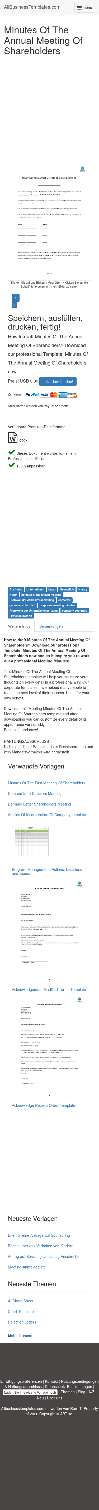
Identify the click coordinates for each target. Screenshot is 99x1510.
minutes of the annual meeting (41, 595)
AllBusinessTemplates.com (32, 6)
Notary (82, 589)
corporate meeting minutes (57, 605)
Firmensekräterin (21, 616)
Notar (13, 595)
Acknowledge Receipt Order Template (43, 1105)
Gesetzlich (67, 589)
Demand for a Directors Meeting (35, 793)
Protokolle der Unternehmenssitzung (34, 610)
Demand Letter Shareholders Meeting (39, 804)
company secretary (74, 610)
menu (88, 8)
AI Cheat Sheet (20, 1300)
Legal (51, 589)
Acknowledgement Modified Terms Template (49, 989)
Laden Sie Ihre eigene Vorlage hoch (30, 1392)
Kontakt (51, 1381)
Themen (68, 1391)
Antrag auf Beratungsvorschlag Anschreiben (45, 1256)
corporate (64, 600)
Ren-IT (76, 1408)
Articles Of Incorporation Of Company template (47, 814)
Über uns (54, 1397)
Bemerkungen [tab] (51, 626)
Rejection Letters (22, 1322)
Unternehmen (35, 589)
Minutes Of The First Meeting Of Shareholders (46, 782)
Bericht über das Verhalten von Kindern (40, 1245)
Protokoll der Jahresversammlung (32, 600)
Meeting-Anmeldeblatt (26, 1267)
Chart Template (21, 1311)
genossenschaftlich (22, 605)
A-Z (91, 1391)
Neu (40, 1397)
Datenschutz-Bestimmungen (68, 1386)
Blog (81, 1391)
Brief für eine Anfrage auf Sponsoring (39, 1235)
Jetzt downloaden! (58, 381)
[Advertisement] (49, 107)
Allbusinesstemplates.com (22, 1408)
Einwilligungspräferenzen (21, 1381)
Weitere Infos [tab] (19, 626)
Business (16, 589)
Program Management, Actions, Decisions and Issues (47, 871)
